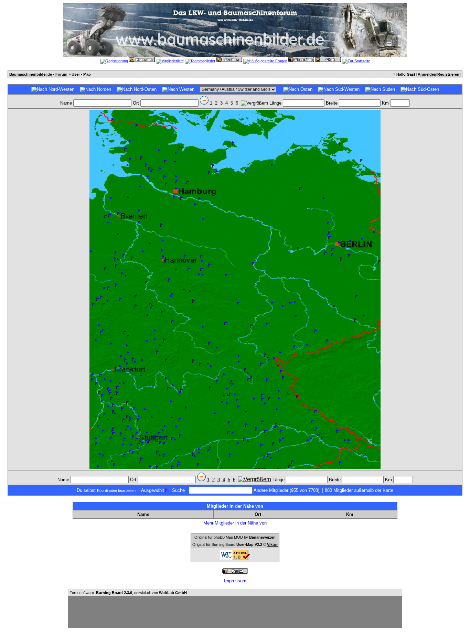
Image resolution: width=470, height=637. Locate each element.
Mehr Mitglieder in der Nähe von (235, 523)
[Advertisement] (235, 611)
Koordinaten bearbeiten (116, 490)
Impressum (235, 580)
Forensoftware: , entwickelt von (128, 593)
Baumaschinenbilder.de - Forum (38, 74)
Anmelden (427, 74)
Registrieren (448, 74)
